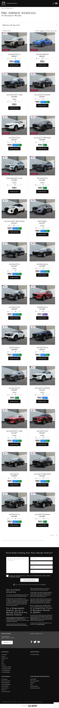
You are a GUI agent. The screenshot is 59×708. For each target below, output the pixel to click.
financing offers (33, 617)
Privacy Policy (43, 584)
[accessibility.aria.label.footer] (32, 706)
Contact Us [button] (7, 642)
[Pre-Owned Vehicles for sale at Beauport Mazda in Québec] (54, 535)
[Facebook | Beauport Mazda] (31, 642)
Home (3, 8)
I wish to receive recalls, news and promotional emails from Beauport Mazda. (29, 576)
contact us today (40, 624)
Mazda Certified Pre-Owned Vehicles (14, 617)
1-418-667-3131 (38, 633)
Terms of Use (20, 701)
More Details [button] (14, 65)
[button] (42, 31)
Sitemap (14, 701)
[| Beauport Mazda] (38, 642)
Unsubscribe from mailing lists (37, 701)
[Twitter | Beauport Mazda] (35, 642)
